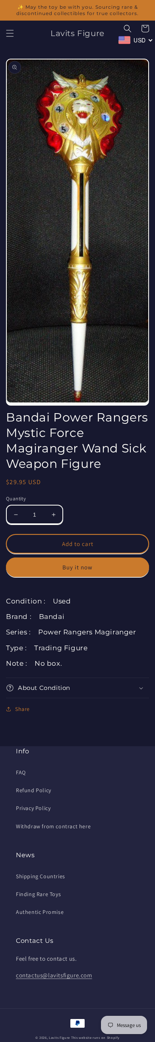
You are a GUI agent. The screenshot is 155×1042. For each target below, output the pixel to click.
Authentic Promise (40, 912)
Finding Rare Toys (38, 894)
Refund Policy (33, 790)
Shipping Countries (40, 876)
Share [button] (22, 709)
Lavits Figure (59, 1037)
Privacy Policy (33, 808)
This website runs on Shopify (95, 1037)
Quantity (16, 498)
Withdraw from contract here (53, 826)
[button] (10, 33)
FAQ (21, 772)
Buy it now (77, 567)
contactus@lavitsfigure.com (54, 975)
